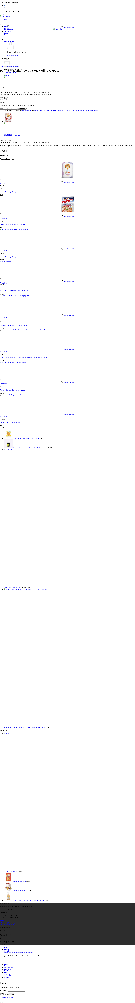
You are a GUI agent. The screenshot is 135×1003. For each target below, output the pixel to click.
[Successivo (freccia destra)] (2, 1002)
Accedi (12, 994)
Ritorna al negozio (13, 55)
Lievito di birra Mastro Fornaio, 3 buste (12, 224)
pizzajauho (75, 110)
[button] (5, 20)
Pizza (17, 66)
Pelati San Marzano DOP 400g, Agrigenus (13, 325)
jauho (62, 110)
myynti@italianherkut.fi (7, 924)
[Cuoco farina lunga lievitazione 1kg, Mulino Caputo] (6, 75)
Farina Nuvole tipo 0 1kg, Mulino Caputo (13, 257)
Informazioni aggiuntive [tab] (12, 136)
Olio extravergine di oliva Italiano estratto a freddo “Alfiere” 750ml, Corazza (24, 357)
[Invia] (8, 25)
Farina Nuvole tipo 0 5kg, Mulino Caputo (13, 192)
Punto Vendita (9, 30)
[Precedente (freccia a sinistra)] (0, 1002)
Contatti (6, 951)
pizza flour (68, 110)
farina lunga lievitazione (52, 110)
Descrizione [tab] (8, 134)
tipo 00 (96, 110)
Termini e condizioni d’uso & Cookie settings (18, 952)
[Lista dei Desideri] (0, 24)
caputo (36, 110)
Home (6, 26)
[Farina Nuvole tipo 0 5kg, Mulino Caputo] (8, 84)
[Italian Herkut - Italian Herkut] (5, 15)
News (6, 35)
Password (3, 990)
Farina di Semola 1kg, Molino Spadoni (12, 390)
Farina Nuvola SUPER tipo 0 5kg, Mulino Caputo (16, 291)
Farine (24, 110)
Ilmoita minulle (22, 108)
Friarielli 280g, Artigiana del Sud (10, 422)
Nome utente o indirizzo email (10, 987)
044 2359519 (4, 922)
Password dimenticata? (7, 997)
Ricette (6, 33)
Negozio (6, 28)
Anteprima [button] (3, 184)
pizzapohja (83, 110)
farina (41, 110)
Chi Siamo (7, 31)
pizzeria (90, 110)
